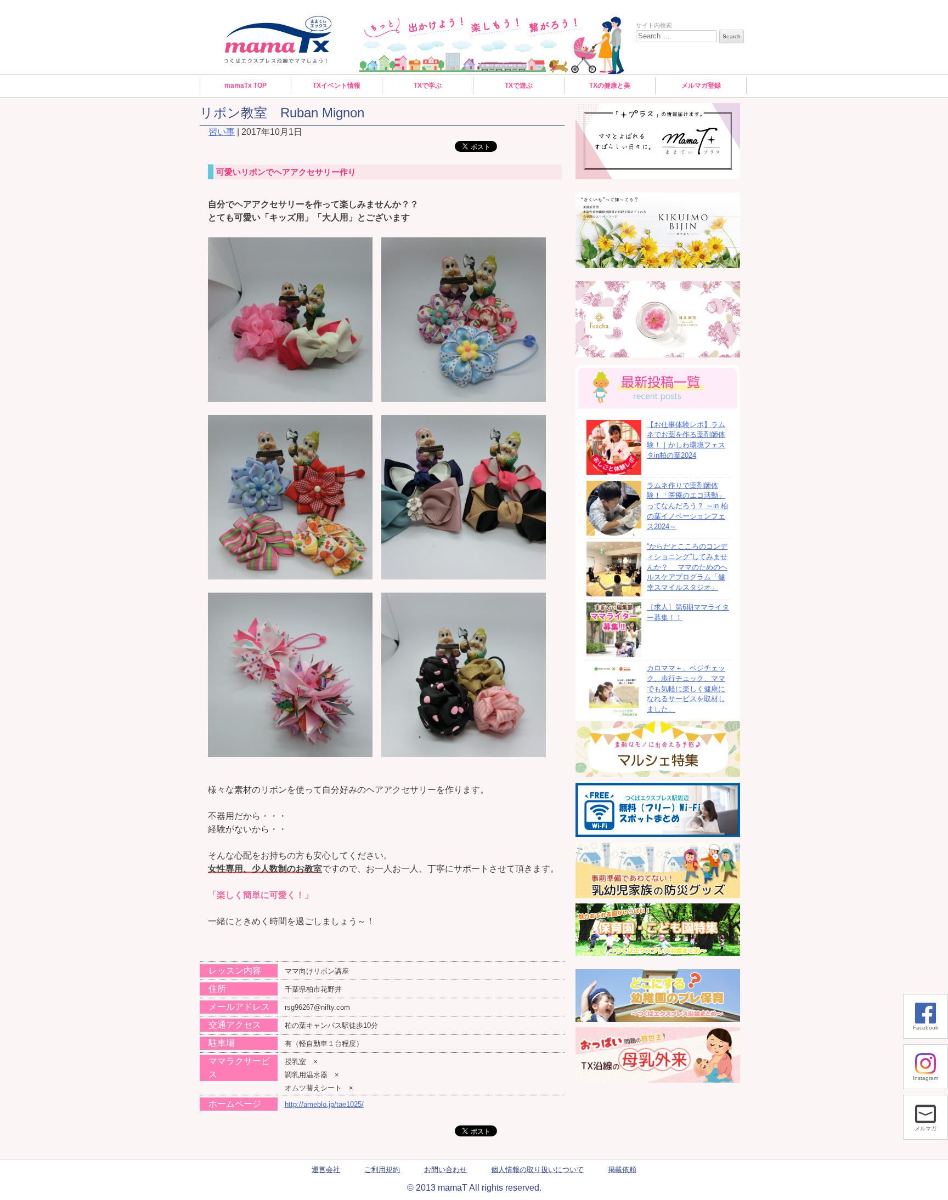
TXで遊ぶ (519, 85)
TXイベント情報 (336, 85)
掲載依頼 (622, 1170)
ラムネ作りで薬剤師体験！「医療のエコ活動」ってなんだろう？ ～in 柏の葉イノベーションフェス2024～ (687, 506)
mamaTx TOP (245, 85)
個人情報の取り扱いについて (537, 1170)
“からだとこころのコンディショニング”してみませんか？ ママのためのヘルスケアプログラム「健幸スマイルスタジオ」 (687, 567)
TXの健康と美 (609, 85)
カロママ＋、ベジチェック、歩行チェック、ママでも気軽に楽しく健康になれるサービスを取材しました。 (686, 688)
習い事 (221, 132)
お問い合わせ (445, 1170)
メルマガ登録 (701, 85)
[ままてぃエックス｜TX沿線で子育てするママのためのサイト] (278, 39)
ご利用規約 (382, 1170)
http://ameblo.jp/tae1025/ (324, 1104)
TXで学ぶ (428, 85)
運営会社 (326, 1170)
